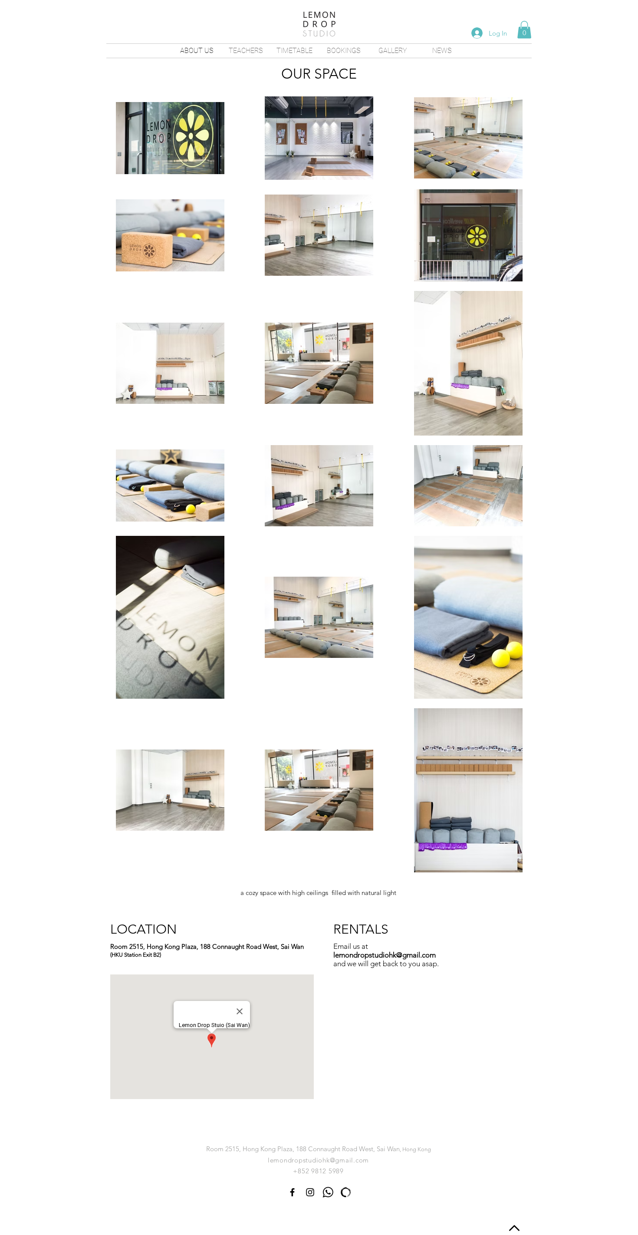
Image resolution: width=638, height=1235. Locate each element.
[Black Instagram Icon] (310, 1192)
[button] (524, 30)
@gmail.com (349, 1160)
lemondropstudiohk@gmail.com (384, 955)
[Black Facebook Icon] (292, 1192)
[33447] (327, 1192)
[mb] (345, 1192)
